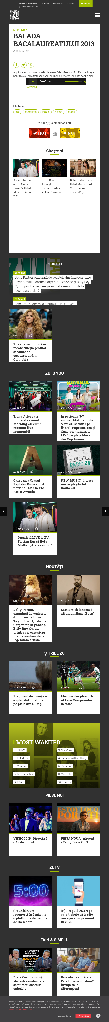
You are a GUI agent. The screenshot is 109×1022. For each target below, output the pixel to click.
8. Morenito (65, 774)
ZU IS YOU (54, 264)
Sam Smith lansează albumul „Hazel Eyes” (45, 304)
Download (31, 86)
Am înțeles (85, 1016)
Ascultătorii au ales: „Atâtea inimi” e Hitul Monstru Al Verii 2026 (24, 188)
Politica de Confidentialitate (21, 1009)
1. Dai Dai (20, 750)
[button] (33, 81)
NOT (71, 133)
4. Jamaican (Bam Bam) (72, 758)
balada (71, 111)
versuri (58, 111)
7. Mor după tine (24, 774)
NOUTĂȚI (54, 566)
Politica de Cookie (64, 1016)
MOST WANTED (38, 742)
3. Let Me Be (22, 758)
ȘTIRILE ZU (54, 653)
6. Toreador (65, 766)
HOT (42, 133)
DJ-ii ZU (45, 3)
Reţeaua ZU (58, 3)
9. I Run (19, 782)
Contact (71, 3)
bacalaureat (30, 111)
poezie (45, 111)
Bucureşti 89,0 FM (29, 6)
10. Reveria (64, 782)
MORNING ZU (21, 30)
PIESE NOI (54, 795)
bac (17, 111)
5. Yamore (21, 766)
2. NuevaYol (65, 750)
